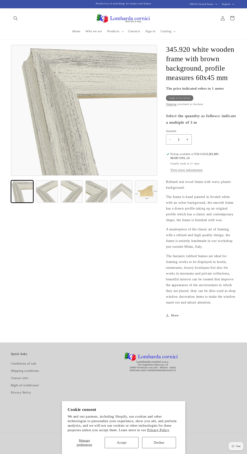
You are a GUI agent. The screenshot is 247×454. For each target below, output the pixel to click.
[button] (15, 18)
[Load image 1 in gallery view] (22, 191)
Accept (121, 442)
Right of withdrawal (25, 385)
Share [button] (175, 315)
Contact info (19, 378)
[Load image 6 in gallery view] (146, 191)
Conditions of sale (24, 363)
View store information (186, 170)
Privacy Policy (158, 430)
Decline (159, 442)
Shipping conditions (25, 371)
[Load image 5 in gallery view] (121, 191)
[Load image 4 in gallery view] (96, 191)
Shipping (171, 104)
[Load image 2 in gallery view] (47, 191)
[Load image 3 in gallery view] (71, 191)
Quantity (171, 131)
